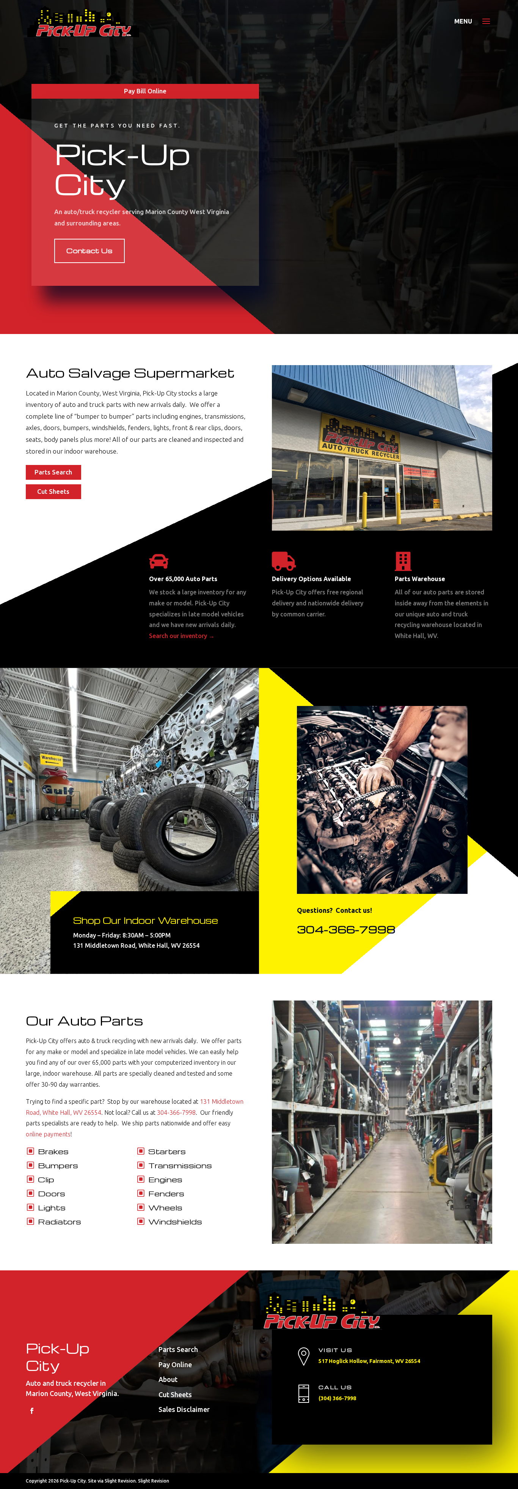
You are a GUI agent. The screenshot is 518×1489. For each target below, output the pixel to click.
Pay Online (175, 1364)
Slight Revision (153, 1480)
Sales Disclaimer (184, 1409)
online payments (48, 1134)
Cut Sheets (53, 491)
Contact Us (89, 250)
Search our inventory (182, 635)
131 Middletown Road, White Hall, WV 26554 (136, 945)
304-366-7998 (346, 929)
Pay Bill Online (145, 91)
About (168, 1379)
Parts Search (53, 472)
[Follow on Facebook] (32, 1411)
